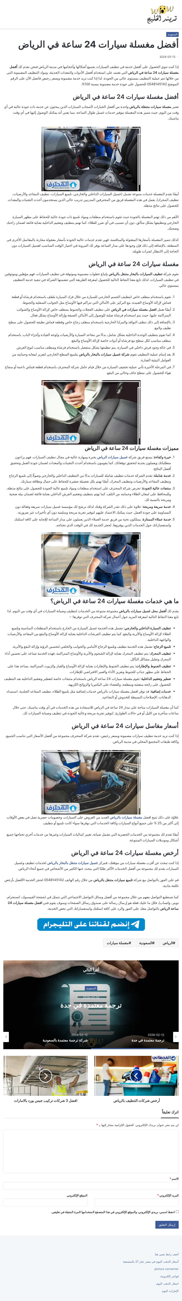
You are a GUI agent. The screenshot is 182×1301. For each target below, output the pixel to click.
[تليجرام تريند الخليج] (91, 924)
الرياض (168, 943)
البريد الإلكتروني (168, 1195)
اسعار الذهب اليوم (167, 1283)
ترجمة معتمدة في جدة (91, 1005)
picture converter (166, 1269)
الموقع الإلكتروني (77, 1195)
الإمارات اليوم (170, 1291)
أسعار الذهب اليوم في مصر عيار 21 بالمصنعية (151, 1261)
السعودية (172, 34)
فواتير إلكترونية (169, 1276)
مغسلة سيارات (118, 943)
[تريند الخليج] (162, 14)
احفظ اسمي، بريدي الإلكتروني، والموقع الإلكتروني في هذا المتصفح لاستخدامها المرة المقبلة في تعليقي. (113, 1212)
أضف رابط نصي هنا (167, 1254)
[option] (91, 1004)
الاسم (174, 1178)
